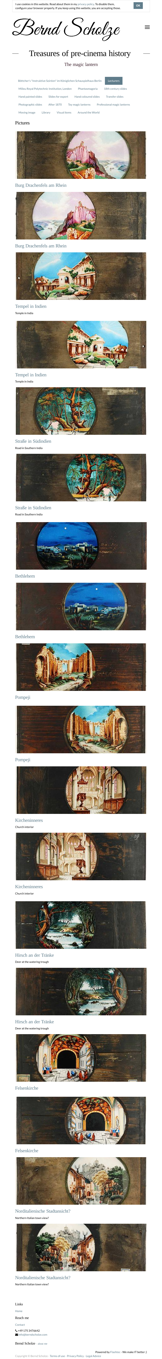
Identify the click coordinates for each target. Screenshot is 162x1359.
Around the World (89, 112)
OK (138, 6)
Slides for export (58, 96)
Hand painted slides (30, 96)
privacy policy (86, 4)
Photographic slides (30, 104)
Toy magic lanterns (79, 104)
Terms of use (57, 1356)
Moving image (27, 112)
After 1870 (55, 104)
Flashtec (115, 1352)
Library (46, 112)
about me (42, 1343)
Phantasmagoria (87, 88)
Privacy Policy (75, 1356)
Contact (20, 1324)
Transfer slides (114, 96)
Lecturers (114, 80)
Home (19, 1311)
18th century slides (115, 88)
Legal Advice (93, 1356)
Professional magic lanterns (113, 104)
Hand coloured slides (87, 96)
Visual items (64, 112)
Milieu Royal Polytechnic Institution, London (45, 88)
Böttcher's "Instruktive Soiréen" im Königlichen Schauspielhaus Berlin (60, 80)
